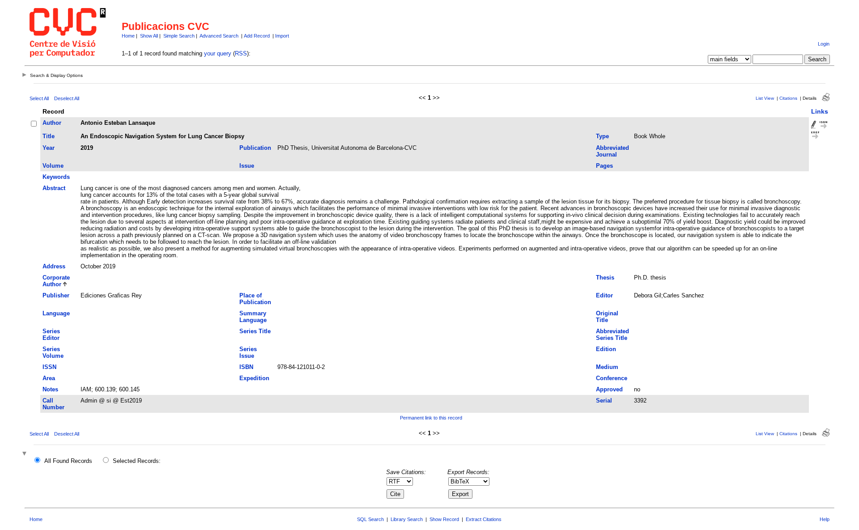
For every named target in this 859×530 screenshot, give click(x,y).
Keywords (56, 177)
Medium (607, 367)
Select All (39, 98)
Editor (604, 295)
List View (765, 98)
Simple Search (179, 35)
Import (282, 35)
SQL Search (370, 519)
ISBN (246, 367)
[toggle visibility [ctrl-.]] (25, 454)
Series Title (255, 331)
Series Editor (51, 334)
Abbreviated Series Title (612, 334)
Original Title (607, 316)
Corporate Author (56, 281)
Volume (53, 165)
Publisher (56, 295)
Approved (609, 389)
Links (819, 111)
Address (54, 266)
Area (49, 378)
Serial (604, 400)
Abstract (54, 188)
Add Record (257, 35)
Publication (255, 147)
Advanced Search (219, 35)
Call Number (53, 404)
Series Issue (248, 352)
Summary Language (253, 316)
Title (49, 136)
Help (824, 519)
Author (52, 122)
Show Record (444, 519)
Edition (606, 349)
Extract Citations (484, 519)
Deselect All (66, 98)
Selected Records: (137, 461)
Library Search (407, 519)
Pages (604, 165)
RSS (241, 53)
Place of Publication (255, 298)
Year (49, 147)
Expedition (254, 378)
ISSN (49, 367)
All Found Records (68, 461)
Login (823, 44)
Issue (246, 165)
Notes (50, 389)
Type (602, 136)
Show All (149, 35)
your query (217, 53)
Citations (788, 98)
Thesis (605, 277)
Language (56, 313)
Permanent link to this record (431, 417)
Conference (611, 378)
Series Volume (53, 352)
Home (128, 35)
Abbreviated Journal (612, 151)
